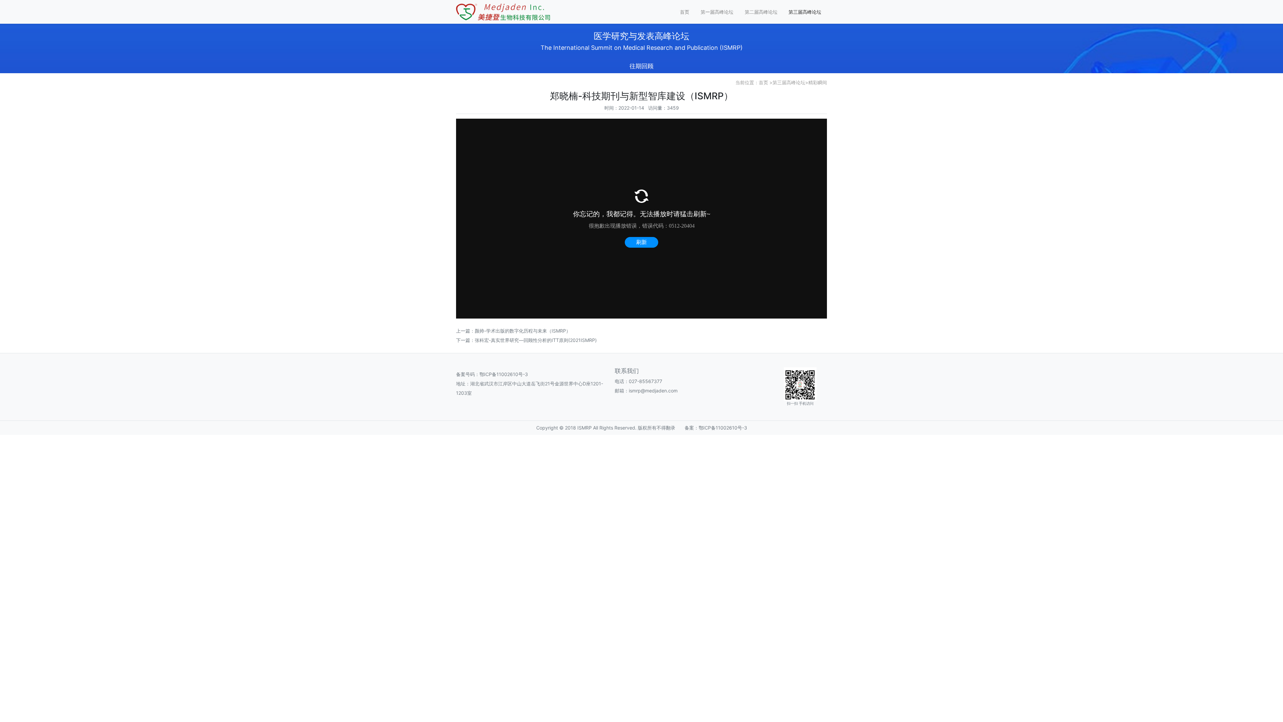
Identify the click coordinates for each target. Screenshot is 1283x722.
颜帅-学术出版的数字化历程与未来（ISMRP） (523, 331)
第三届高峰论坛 (805, 12)
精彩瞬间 (817, 82)
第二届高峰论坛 (761, 12)
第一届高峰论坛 (717, 12)
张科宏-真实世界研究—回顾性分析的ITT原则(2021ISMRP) (536, 340)
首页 (684, 12)
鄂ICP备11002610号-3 (503, 374)
